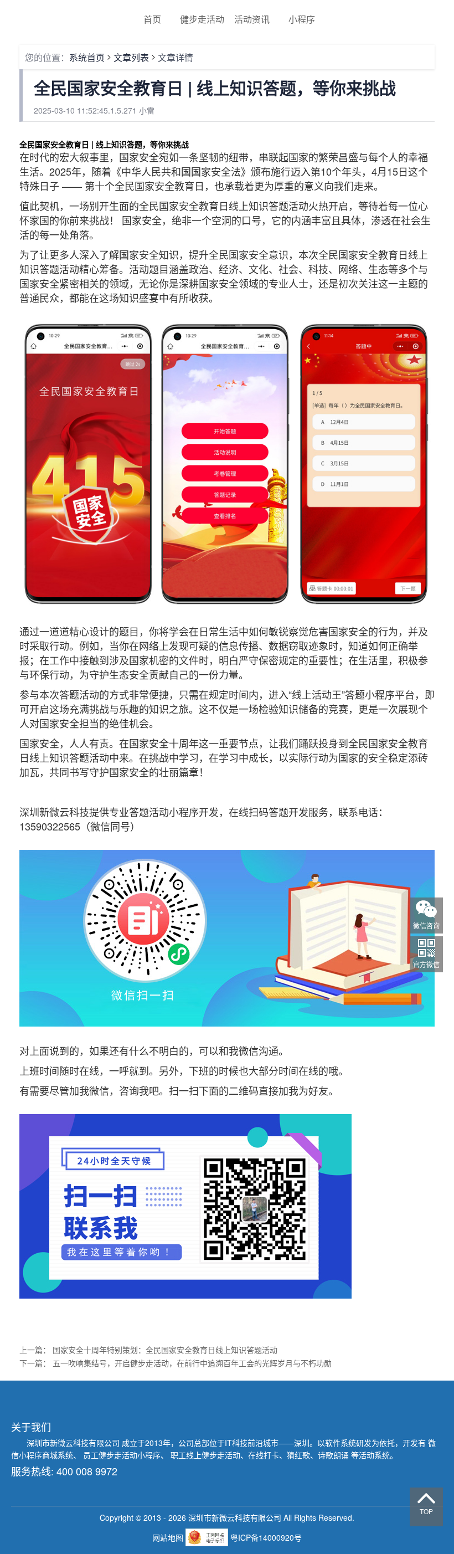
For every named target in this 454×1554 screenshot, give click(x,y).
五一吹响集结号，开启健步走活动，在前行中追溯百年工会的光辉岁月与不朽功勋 (192, 1362)
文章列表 (131, 57)
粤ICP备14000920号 (266, 1537)
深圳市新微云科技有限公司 (74, 1442)
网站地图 (168, 1537)
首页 (152, 19)
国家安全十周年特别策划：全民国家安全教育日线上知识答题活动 (165, 1349)
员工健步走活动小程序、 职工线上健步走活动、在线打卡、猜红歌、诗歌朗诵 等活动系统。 (240, 1454)
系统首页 (87, 57)
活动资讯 (252, 19)
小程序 (301, 19)
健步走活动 (202, 19)
